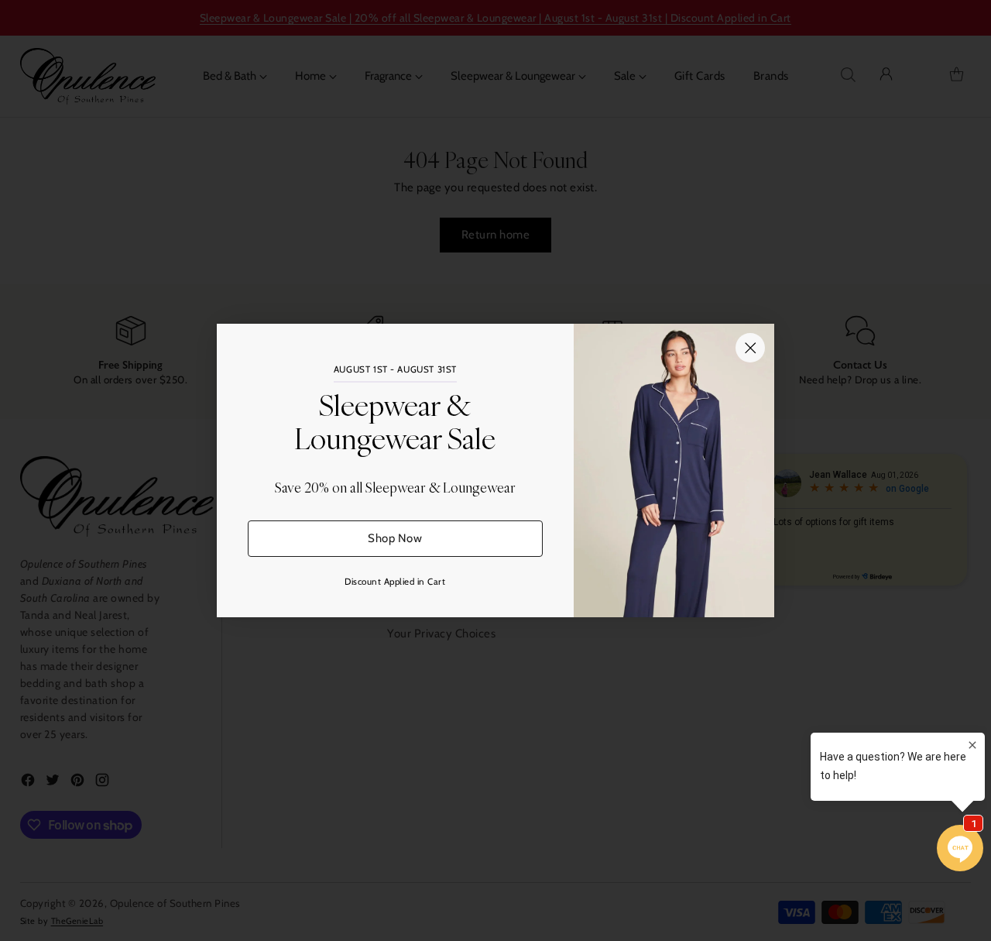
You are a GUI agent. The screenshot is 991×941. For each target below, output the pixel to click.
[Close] (750, 347)
